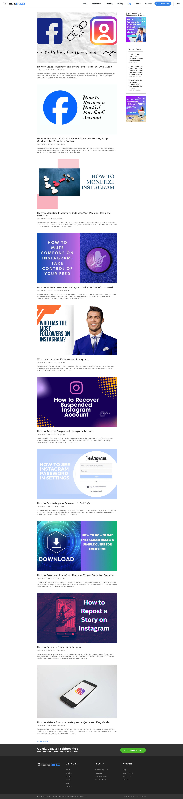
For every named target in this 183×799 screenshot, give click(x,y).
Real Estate (98, 773)
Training (109, 4)
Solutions (96, 4)
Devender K (43, 70)
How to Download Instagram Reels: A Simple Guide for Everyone (75, 575)
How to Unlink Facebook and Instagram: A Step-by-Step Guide (74, 66)
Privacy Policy (129, 796)
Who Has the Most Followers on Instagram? (63, 359)
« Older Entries (42, 741)
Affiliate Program (100, 776)
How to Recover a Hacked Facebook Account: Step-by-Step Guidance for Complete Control (72, 139)
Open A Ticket (128, 773)
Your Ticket (127, 776)
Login (178, 3)
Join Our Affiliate (100, 780)
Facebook (60, 218)
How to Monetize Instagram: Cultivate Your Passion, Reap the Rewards (74, 214)
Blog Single (61, 70)
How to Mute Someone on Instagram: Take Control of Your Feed (75, 287)
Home (85, 4)
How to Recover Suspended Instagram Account (65, 431)
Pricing (120, 4)
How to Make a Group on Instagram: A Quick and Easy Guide (73, 722)
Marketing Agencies (101, 770)
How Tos (126, 780)
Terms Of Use (141, 796)
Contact (148, 4)
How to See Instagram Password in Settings (63, 503)
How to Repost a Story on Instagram (59, 647)
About (138, 4)
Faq (124, 770)
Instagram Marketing (63, 290)
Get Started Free (162, 3)
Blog (129, 4)
